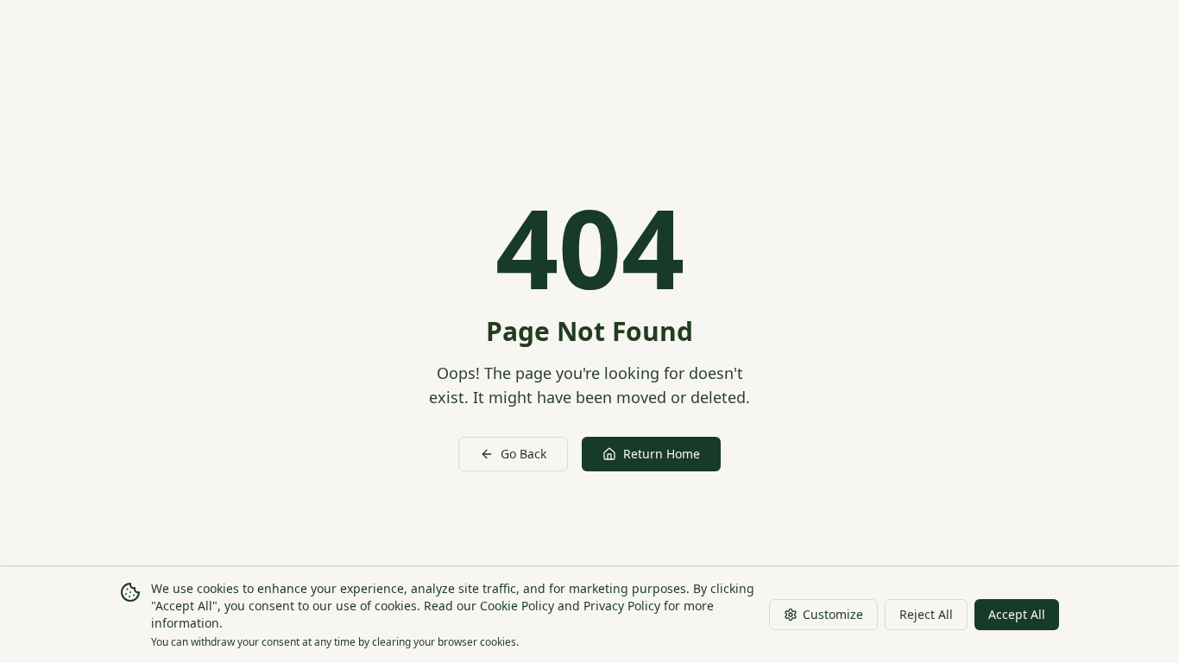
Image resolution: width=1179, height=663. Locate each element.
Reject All (926, 614)
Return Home (661, 453)
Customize (833, 614)
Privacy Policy (621, 605)
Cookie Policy (517, 605)
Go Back (523, 453)
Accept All (1016, 614)
